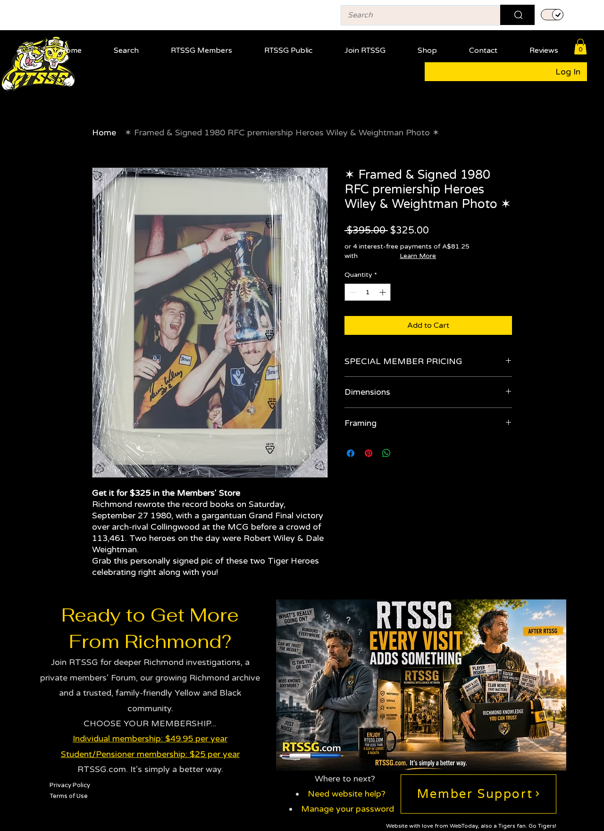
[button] (201, 46)
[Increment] (383, 292)
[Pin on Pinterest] (368, 453)
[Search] (517, 15)
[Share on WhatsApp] (386, 453)
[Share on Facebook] (350, 453)
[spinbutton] (368, 292)
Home (104, 132)
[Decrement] (352, 292)
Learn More (418, 256)
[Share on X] (404, 453)
